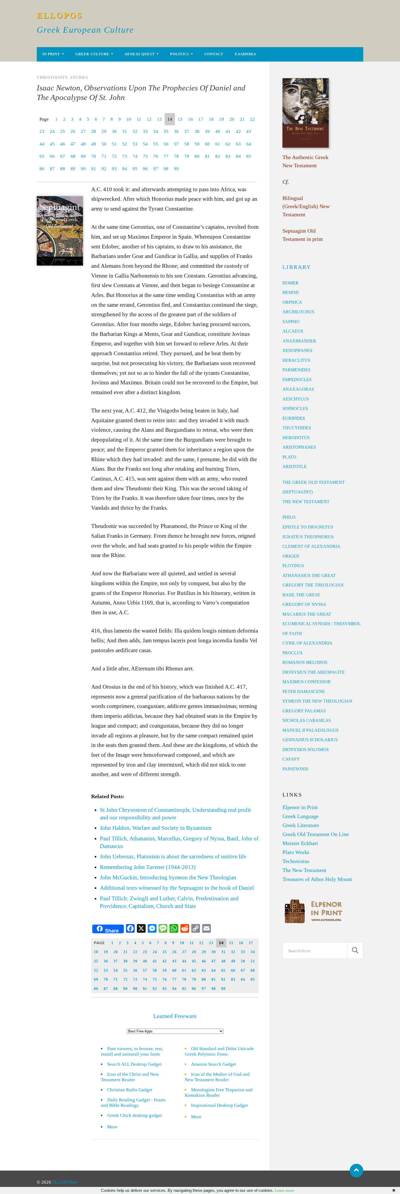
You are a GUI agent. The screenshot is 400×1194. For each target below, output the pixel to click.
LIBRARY (296, 267)
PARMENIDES (296, 369)
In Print (51, 54)
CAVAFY (291, 759)
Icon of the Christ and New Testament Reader (130, 1077)
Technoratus (295, 861)
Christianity (52, 77)
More (115, 1126)
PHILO (289, 517)
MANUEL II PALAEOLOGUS (310, 730)
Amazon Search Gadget (213, 1064)
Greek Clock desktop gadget (134, 1115)
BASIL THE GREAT (301, 595)
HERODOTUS (296, 437)
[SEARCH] (355, 950)
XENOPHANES (297, 350)
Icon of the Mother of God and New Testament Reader (217, 1077)
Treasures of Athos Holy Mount (317, 879)
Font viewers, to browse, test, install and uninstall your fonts (132, 1051)
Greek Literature (300, 825)
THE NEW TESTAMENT (306, 501)
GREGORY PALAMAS (304, 711)
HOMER (290, 283)
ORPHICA (292, 302)
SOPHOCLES (295, 408)
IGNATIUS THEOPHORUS (308, 536)
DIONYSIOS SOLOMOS (305, 749)
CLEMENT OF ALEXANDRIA (311, 546)
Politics (179, 54)
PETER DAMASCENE (303, 691)
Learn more (284, 1190)
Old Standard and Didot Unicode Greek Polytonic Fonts (219, 1051)
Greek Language (300, 816)
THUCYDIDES (296, 428)
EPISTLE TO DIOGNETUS (307, 527)
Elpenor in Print (300, 807)
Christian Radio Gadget (129, 1089)
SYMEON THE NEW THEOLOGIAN (317, 701)
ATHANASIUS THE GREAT (309, 575)
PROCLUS (292, 653)
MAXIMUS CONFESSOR (306, 681)
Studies (79, 77)
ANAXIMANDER (299, 341)
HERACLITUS (296, 360)
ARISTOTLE (294, 466)
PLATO (289, 457)
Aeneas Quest (140, 54)
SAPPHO (291, 321)
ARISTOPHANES (299, 447)
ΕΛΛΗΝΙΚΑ (245, 54)
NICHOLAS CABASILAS (306, 720)
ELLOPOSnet (65, 1182)
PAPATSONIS (295, 769)
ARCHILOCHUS (298, 311)
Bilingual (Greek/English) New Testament (306, 206)
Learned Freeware (175, 1016)
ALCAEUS (292, 331)
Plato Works (295, 852)
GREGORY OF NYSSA (304, 604)
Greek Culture (92, 54)
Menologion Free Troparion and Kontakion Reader (219, 1092)
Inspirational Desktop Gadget (219, 1105)
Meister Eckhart (300, 843)
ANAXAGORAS (298, 389)
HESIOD (290, 292)
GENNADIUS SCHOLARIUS (310, 739)
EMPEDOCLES (297, 379)
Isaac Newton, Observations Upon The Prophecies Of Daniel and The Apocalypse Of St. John (141, 92)
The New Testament (304, 870)
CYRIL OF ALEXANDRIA (307, 643)
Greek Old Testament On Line (315, 834)
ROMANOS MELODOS (304, 662)
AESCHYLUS (295, 399)
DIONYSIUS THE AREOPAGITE (313, 672)
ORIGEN (290, 556)
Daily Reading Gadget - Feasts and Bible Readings (133, 1102)
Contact (213, 54)
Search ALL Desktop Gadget (134, 1064)
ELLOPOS (60, 15)
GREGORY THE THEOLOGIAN (313, 585)
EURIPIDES (293, 418)
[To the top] (356, 1170)
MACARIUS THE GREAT (306, 614)
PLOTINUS (293, 565)
